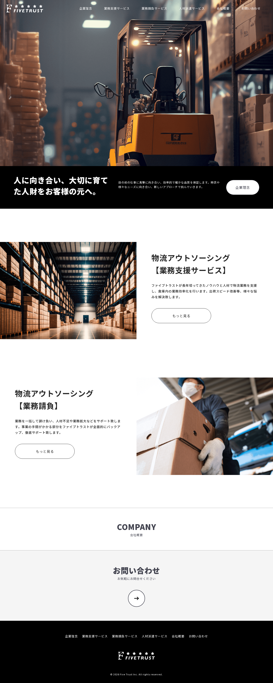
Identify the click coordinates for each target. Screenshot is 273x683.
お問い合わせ (198, 636)
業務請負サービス (125, 636)
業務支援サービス (95, 636)
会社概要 (178, 636)
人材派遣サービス (154, 636)
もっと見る (181, 315)
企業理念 (242, 187)
